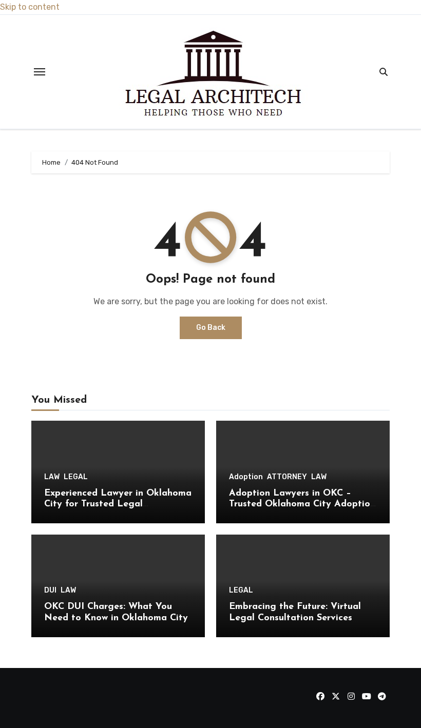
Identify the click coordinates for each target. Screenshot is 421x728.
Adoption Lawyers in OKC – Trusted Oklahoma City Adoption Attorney (302, 504)
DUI (50, 590)
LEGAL (76, 477)
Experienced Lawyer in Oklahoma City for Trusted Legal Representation (118, 504)
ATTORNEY (287, 477)
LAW (52, 477)
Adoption (246, 477)
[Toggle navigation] (39, 72)
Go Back (210, 327)
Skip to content (30, 7)
